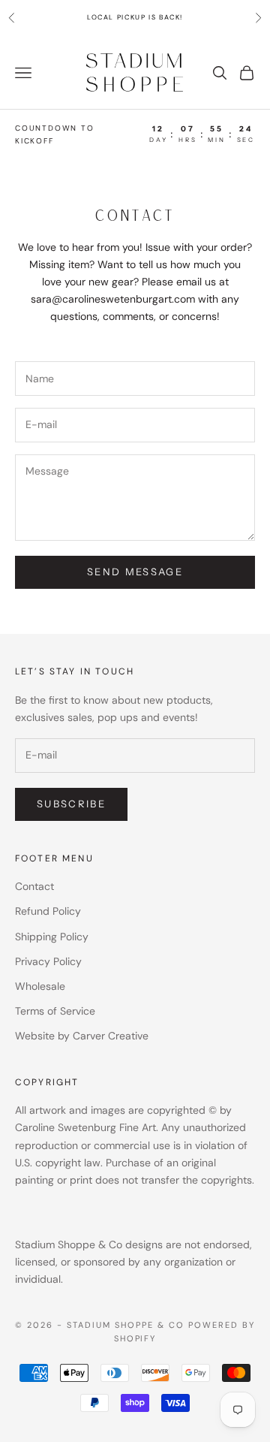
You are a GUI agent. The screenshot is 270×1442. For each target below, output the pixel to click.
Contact (34, 886)
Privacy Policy (48, 961)
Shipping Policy (51, 936)
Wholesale (40, 986)
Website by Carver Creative (81, 1035)
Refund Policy (48, 911)
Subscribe (71, 804)
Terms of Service (55, 1011)
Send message (135, 572)
